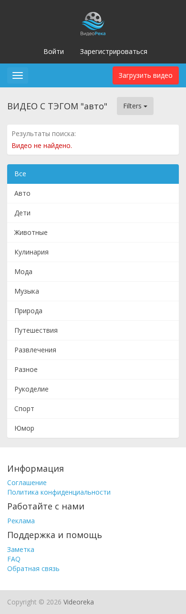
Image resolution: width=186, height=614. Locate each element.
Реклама (21, 520)
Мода (23, 271)
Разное (26, 369)
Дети (22, 212)
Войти (53, 51)
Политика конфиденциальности (59, 492)
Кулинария (31, 251)
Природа (28, 310)
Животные (31, 232)
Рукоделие (31, 388)
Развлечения (35, 349)
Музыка (26, 291)
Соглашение (27, 482)
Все (20, 173)
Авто (22, 193)
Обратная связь (33, 568)
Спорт (24, 408)
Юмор (24, 428)
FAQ (14, 558)
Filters (133, 105)
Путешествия (36, 330)
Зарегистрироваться (113, 51)
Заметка (20, 549)
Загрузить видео (146, 75)
